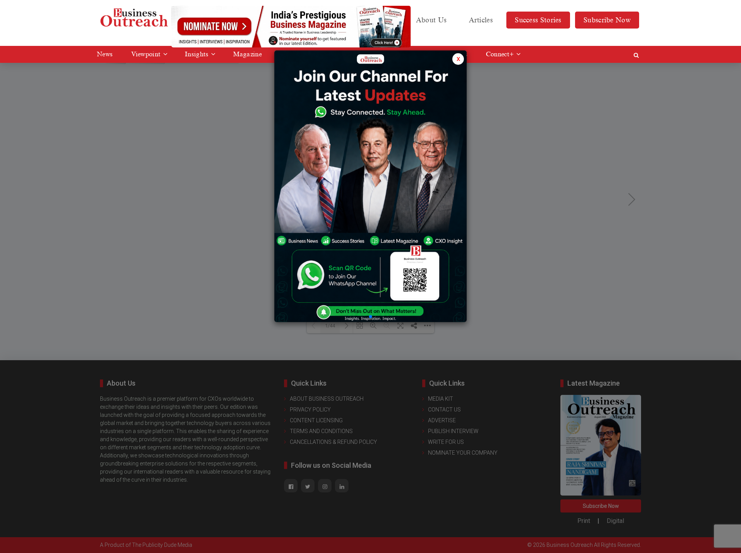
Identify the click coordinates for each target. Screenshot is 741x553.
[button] (370, 316)
